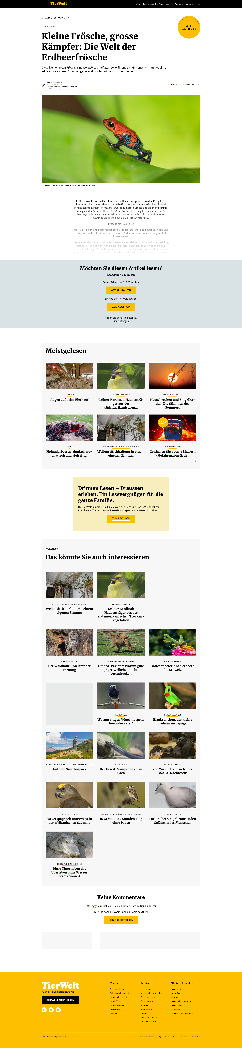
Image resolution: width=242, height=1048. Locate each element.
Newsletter (115, 1009)
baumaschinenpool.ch (181, 1001)
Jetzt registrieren (121, 920)
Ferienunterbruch (148, 1001)
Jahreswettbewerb (149, 1017)
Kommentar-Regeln (147, 1037)
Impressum (184, 1037)
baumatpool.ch (178, 1005)
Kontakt (189, 4)
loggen (95, 906)
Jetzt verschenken (149, 1021)
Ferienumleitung (148, 997)
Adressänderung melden (151, 993)
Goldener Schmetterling (120, 993)
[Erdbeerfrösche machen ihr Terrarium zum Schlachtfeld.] (121, 139)
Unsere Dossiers (117, 1005)
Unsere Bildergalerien (119, 997)
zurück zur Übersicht (57, 17)
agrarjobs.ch (176, 1009)
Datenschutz (196, 1037)
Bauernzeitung (177, 989)
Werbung (179, 4)
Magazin (169, 4)
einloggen (123, 321)
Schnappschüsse (117, 989)
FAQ (159, 1037)
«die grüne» (176, 993)
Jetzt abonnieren (148, 989)
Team (167, 1037)
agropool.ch (176, 997)
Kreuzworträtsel (148, 1009)
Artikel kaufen (121, 290)
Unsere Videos (116, 1001)
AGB (174, 1037)
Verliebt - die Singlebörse (182, 1013)
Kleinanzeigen (148, 4)
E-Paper (160, 4)
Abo (138, 4)
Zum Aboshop (121, 306)
